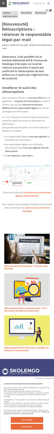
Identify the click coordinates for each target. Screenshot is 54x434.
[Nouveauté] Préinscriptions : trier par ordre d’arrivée (26, 267)
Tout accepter (27, 420)
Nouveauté (40, 12)
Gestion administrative (10, 14)
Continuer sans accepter (44, 378)
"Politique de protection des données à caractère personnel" (26, 412)
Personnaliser (27, 427)
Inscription (26, 12)
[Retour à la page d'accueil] (18, 3)
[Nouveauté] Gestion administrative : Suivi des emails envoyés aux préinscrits (25, 309)
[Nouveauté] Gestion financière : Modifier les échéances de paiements (26, 349)
